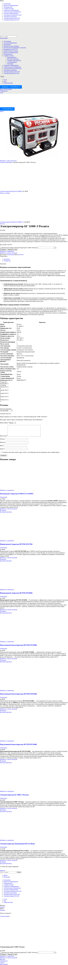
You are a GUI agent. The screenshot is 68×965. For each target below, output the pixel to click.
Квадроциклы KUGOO (11, 49)
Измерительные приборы (11, 46)
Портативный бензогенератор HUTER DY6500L (18, 694)
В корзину (3, 249)
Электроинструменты (10, 70)
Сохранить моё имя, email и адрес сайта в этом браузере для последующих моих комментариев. (31, 452)
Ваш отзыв (4, 436)
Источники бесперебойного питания (15, 47)
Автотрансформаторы (10, 43)
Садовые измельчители (14, 60)
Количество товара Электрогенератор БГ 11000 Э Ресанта (19, 247)
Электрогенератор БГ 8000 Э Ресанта (14, 795)
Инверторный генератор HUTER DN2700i (16, 544)
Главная (2, 162)
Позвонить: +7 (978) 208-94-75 (11, 87)
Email (2, 449)
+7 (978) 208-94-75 (7, 109)
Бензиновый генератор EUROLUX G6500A (16, 494)
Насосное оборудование (11, 52)
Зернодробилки (11, 57)
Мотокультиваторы (13, 59)
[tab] (7, 259)
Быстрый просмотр (6, 512)
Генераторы (7, 44)
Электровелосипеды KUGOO (13, 68)
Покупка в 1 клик (12, 249)
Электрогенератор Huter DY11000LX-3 (12, 222)
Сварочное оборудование (11, 65)
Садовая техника (9, 55)
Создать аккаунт (5, 916)
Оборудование (8, 54)
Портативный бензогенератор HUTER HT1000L (18, 744)
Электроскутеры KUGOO (11, 73)
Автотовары (7, 41)
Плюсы (2, 439)
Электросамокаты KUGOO (12, 72)
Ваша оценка (4, 422)
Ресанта (2, 223)
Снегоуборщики (12, 62)
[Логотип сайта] (11, 35)
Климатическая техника (11, 51)
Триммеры (10, 64)
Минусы (2, 442)
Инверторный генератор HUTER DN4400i (16, 593)
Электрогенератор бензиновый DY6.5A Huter (17, 844)
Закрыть (2, 870)
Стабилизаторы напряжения (12, 67)
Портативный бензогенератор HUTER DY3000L (18, 645)
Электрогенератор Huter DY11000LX (11, 191)
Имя (2, 445)
